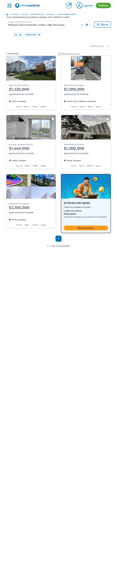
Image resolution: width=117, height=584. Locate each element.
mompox (50, 14)
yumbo (25, 14)
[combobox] (99, 46)
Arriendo (14, 14)
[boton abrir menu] (9, 5)
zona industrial (37, 14)
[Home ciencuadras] (28, 6)
